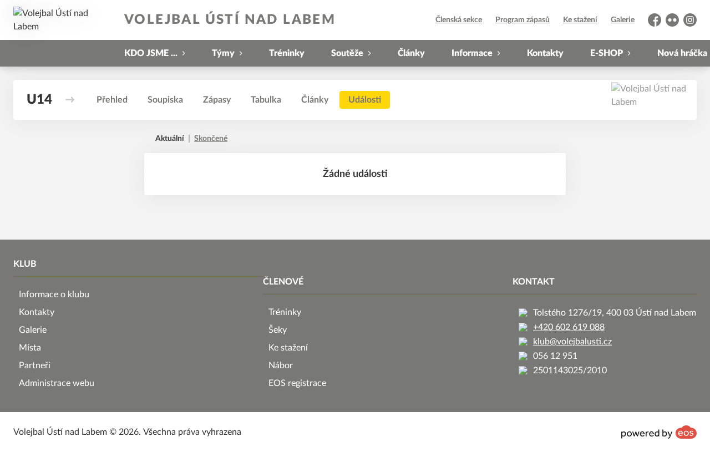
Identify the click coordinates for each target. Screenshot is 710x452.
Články (411, 53)
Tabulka (266, 99)
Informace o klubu (54, 294)
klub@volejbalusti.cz (572, 341)
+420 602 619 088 (569, 327)
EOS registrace (297, 383)
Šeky (277, 330)
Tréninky (287, 53)
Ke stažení (580, 20)
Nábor (280, 365)
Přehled (112, 99)
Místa (30, 347)
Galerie (623, 20)
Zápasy (217, 99)
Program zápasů (522, 20)
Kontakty (545, 53)
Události (364, 99)
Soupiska (165, 99)
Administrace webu (56, 383)
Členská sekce (458, 20)
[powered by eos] (659, 432)
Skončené (210, 139)
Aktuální (169, 139)
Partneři (34, 365)
